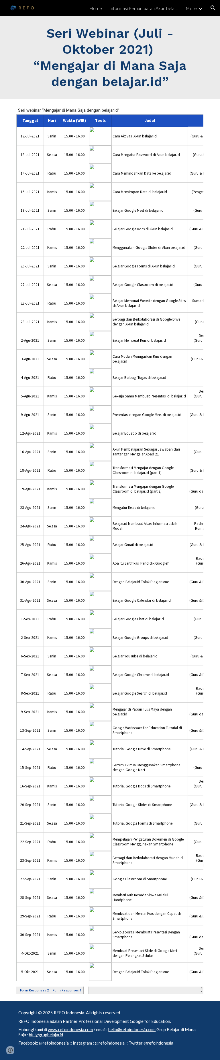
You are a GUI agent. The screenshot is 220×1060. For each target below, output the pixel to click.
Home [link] (95, 8)
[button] (213, 8)
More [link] (191, 8)
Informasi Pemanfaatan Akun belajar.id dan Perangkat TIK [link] (143, 8)
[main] (110, 57)
